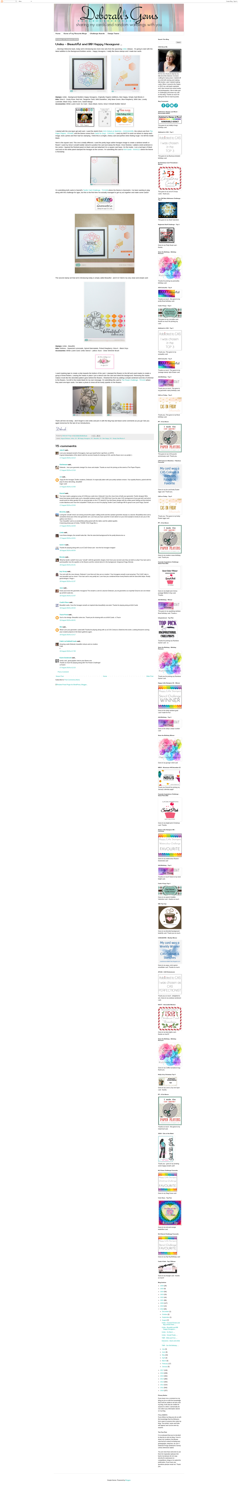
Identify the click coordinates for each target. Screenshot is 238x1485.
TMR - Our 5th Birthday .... (170, 1345)
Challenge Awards (97, 33)
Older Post (149, 676)
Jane (61, 588)
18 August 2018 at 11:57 (67, 581)
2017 (162, 1370)
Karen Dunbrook (65, 658)
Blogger (127, 1480)
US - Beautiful (95, 438)
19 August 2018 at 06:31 (68, 620)
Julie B (62, 450)
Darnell (62, 493)
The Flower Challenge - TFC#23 (133, 380)
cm (61, 477)
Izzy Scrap (63, 571)
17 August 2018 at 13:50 (68, 487)
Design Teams (113, 33)
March (164, 1361)
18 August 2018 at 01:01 (68, 565)
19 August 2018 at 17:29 (68, 651)
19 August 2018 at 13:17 (68, 634)
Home (58, 33)
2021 (162, 1300)
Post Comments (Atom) (72, 680)
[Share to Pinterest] (99, 436)
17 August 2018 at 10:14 (68, 458)
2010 (162, 1390)
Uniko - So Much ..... (168, 1332)
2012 (162, 1385)
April (163, 1358)
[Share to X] (96, 436)
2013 (162, 1382)
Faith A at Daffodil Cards (68, 641)
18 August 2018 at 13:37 (68, 595)
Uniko (124, 49)
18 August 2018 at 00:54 (68, 550)
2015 (162, 1376)
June (164, 1352)
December (165, 1311)
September (166, 1317)
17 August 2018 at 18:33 (68, 526)
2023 (162, 1294)
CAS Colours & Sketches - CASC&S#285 (118, 131)
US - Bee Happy (104, 438)
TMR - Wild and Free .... (169, 1338)
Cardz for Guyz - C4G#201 (105, 133)
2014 (162, 1379)
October (165, 1314)
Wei (61, 627)
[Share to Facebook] (98, 436)
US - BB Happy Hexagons (82, 438)
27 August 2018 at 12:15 (68, 667)
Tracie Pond (64, 614)
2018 (162, 1309)
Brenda (62, 557)
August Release (65, 438)
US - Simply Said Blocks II (117, 438)
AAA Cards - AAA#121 (131, 149)
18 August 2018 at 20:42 (68, 608)
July (163, 1349)
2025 (162, 1288)
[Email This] (92, 436)
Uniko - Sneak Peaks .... (170, 1335)
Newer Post (60, 676)
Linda (62, 532)
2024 (162, 1291)
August (164, 1320)
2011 (162, 1387)
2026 (162, 1286)
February (165, 1363)
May (163, 1355)
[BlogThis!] (94, 436)
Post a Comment (63, 672)
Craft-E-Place (64, 602)
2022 (162, 1297)
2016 (162, 1373)
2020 (162, 1303)
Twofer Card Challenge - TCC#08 (95, 190)
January (165, 1366)
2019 (162, 1306)
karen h (62, 545)
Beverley (63, 512)
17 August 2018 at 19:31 (68, 538)
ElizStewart (63, 464)
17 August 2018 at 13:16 (68, 470)
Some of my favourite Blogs (75, 33)
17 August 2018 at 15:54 (68, 505)
